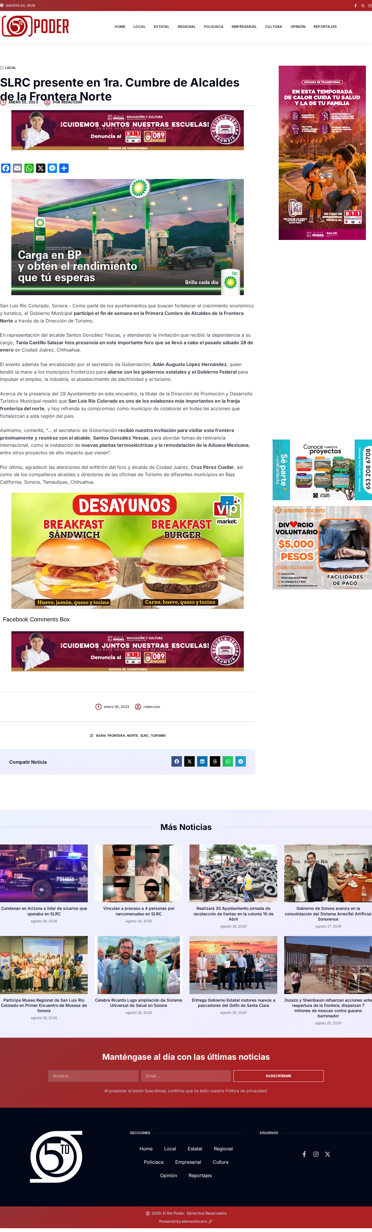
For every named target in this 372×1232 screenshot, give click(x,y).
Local (139, 26)
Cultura (273, 26)
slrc (144, 736)
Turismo (158, 736)
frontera (116, 736)
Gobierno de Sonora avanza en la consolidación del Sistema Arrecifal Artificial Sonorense (328, 913)
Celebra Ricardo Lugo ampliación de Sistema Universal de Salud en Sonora (138, 1003)
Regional (187, 26)
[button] (176, 761)
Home (120, 26)
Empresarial (244, 26)
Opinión (298, 26)
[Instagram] (370, 6)
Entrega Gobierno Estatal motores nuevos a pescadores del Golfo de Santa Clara (233, 1003)
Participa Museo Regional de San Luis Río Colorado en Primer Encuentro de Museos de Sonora (44, 1005)
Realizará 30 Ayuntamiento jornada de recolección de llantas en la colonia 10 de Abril (233, 913)
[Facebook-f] (355, 6)
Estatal (161, 26)
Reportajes (325, 26)
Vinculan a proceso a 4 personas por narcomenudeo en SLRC (138, 911)
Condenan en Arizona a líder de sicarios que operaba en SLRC (44, 911)
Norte (132, 736)
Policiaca (213, 26)
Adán (100, 736)
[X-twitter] (363, 6)
